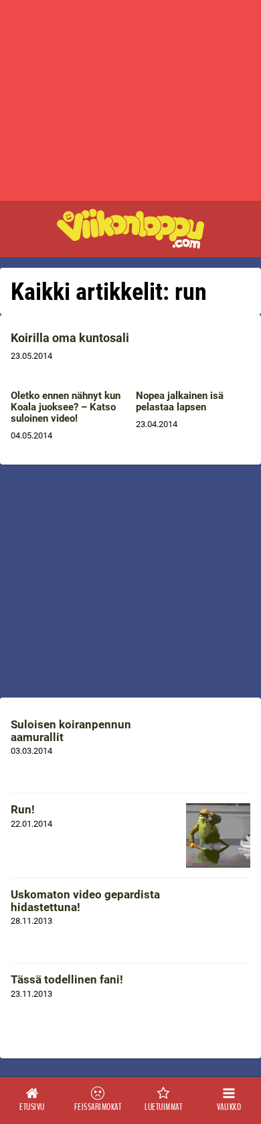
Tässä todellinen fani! (67, 979)
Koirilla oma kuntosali (70, 338)
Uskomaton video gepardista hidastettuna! (85, 901)
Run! (23, 809)
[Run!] (218, 835)
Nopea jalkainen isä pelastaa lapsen (180, 401)
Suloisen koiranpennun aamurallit (71, 731)
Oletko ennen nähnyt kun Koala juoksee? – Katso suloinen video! (65, 407)
